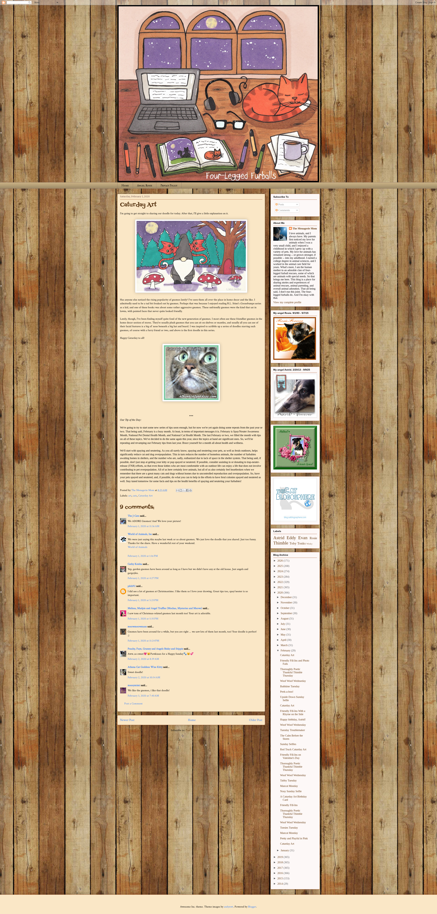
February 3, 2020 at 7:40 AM (143, 696)
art (129, 495)
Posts (281, 204)
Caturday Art (145, 495)
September (287, 613)
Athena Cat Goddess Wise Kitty (145, 667)
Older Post (255, 720)
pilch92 (132, 586)
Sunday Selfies (288, 744)
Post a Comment (133, 703)
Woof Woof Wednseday (293, 680)
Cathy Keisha (135, 564)
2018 (280, 862)
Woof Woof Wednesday (293, 724)
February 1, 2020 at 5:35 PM (143, 618)
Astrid (278, 537)
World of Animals (137, 547)
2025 (280, 565)
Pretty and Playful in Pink (294, 838)
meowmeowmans (137, 626)
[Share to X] (184, 490)
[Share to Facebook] (187, 490)
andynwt (228, 907)
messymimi (134, 685)
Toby (293, 543)
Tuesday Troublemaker (292, 730)
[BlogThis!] (180, 490)
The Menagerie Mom (304, 228)
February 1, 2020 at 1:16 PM (143, 556)
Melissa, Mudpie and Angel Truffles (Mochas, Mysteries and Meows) (165, 608)
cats (135, 495)
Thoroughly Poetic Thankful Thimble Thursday (291, 672)
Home (125, 185)
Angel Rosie (144, 185)
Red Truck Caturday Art (293, 749)
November (287, 602)
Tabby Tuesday (288, 780)
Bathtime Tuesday (290, 686)
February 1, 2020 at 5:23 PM (143, 600)
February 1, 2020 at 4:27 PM (143, 578)
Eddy (291, 537)
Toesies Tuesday (289, 827)
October (285, 607)
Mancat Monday (289, 786)
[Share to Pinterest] (190, 490)
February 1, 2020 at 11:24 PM (143, 641)
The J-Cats (133, 516)
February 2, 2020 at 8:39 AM (143, 659)
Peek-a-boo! (286, 691)
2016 (280, 873)
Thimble (280, 543)
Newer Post (127, 720)
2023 (280, 576)
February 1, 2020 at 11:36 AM (143, 526)
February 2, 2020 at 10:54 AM (144, 677)
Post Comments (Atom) (199, 730)
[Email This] (177, 490)
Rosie (313, 538)
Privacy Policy (168, 185)
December (286, 597)
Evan (302, 537)
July (283, 623)
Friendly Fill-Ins (289, 805)
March (284, 645)
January (285, 850)
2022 (280, 582)
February (286, 650)
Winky (309, 544)
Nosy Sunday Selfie (291, 791)
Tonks (301, 543)
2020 (280, 592)
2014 (280, 883)
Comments (284, 210)
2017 (280, 867)
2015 (280, 878)
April (284, 639)
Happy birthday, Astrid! (293, 719)
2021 (280, 587)
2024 (280, 571)
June (283, 629)
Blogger (252, 907)
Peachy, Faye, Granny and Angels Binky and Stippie (155, 649)
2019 (280, 857)
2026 (280, 560)
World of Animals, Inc (140, 534)
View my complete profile (287, 302)
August (285, 618)
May (283, 634)
